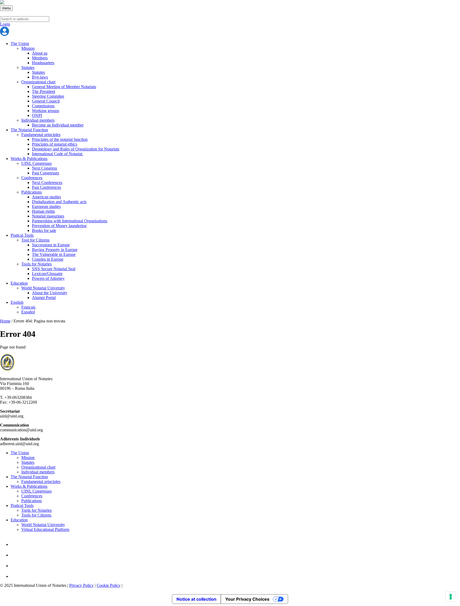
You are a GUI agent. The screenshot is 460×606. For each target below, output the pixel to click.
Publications (31, 192)
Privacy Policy (81, 585)
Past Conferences (46, 187)
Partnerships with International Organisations (69, 221)
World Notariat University (43, 288)
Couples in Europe (47, 259)
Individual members (38, 120)
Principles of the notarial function (60, 139)
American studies (46, 197)
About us (39, 53)
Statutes (27, 67)
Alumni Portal (44, 297)
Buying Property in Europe (54, 249)
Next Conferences (47, 182)
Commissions (43, 106)
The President (43, 91)
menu (6, 8)
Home (5, 321)
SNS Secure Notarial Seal (53, 269)
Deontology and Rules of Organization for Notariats (75, 149)
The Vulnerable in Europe (54, 254)
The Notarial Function (29, 130)
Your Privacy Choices (247, 599)
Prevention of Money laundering (59, 225)
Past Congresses (45, 173)
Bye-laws (40, 77)
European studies (46, 206)
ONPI (37, 115)
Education (19, 283)
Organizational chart (38, 82)
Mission (28, 48)
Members (40, 58)
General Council (46, 101)
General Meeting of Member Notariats (64, 86)
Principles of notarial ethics (54, 144)
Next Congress (44, 168)
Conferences (31, 177)
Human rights (43, 211)
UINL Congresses (36, 163)
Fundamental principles (40, 134)
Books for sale (44, 230)
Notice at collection (196, 599)
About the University (49, 292)
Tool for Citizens (35, 240)
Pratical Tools (22, 235)
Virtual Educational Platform (45, 529)
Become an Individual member (58, 125)
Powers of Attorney (48, 278)
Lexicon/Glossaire (47, 273)
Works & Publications (29, 158)
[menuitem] (17, 302)
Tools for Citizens (36, 515)
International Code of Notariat (57, 154)
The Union (20, 43)
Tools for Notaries (36, 264)
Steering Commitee (48, 96)
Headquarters (43, 62)
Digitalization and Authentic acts (59, 201)
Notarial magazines (48, 216)
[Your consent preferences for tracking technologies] (451, 597)
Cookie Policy (109, 585)
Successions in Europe (51, 245)
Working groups (45, 110)
